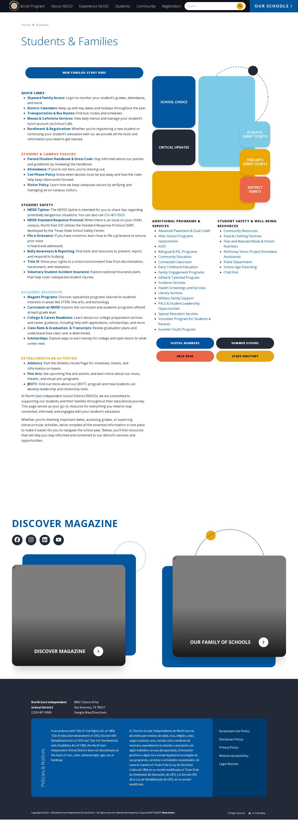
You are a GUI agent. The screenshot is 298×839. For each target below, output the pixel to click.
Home (26, 25)
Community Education (175, 256)
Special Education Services (178, 314)
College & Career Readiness (49, 317)
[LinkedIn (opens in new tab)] (45, 540)
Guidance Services (171, 282)
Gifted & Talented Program (178, 277)
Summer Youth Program (176, 329)
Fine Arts (34, 373)
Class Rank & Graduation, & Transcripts (59, 328)
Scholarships (37, 338)
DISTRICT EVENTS (255, 189)
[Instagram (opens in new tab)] (31, 540)
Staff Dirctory (245, 356)
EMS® (158, 812)
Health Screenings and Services (182, 288)
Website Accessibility (233, 756)
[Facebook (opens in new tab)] (17, 540)
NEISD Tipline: (38, 209)
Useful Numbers (185, 343)
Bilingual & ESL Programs (177, 251)
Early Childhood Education (178, 267)
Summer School (245, 343)
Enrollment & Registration (48, 129)
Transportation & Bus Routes (50, 113)
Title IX (33, 261)
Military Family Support (176, 298)
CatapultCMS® (145, 812)
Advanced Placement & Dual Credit (184, 231)
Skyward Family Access (45, 98)
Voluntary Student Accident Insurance (58, 272)
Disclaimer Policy (231, 739)
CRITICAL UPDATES (174, 147)
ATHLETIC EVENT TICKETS (255, 134)
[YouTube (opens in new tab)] (58, 540)
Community (146, 6)
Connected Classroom (175, 262)
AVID (162, 246)
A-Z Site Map (258, 813)
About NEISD (62, 6)
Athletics (34, 363)
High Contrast (237, 813)
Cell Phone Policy (41, 174)
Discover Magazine (65, 523)
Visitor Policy (37, 185)
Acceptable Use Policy (234, 731)
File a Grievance (40, 235)
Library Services (170, 293)
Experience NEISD (94, 6)
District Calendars (42, 108)
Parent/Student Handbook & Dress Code (60, 159)
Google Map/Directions (90, 712)
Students (122, 6)
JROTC (32, 384)
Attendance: (37, 169)
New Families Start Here (84, 72)
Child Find (231, 272)
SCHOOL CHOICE (174, 102)
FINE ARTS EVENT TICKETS (255, 162)
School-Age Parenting (240, 267)
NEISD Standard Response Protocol (55, 220)
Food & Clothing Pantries (243, 236)
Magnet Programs (42, 297)
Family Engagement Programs (181, 272)
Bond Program (32, 6)
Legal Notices (228, 764)
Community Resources (241, 231)
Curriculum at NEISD (43, 307)
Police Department (238, 262)
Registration (171, 6)
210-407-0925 (114, 215)
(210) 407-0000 (41, 712)
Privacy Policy (228, 747)
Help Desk (185, 356)
